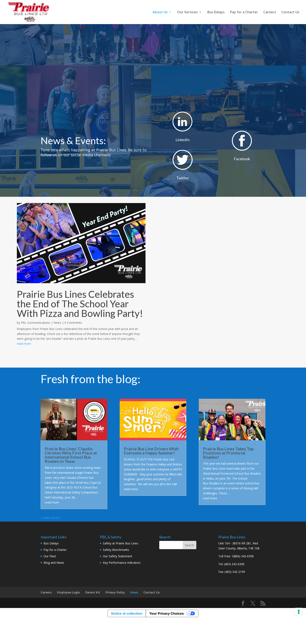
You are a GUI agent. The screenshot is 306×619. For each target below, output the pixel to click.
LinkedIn (182, 139)
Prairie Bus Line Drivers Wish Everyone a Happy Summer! (151, 450)
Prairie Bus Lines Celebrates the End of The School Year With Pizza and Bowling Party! (80, 303)
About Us (160, 12)
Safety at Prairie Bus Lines (120, 543)
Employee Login (68, 592)
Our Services (187, 12)
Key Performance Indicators (122, 563)
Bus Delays (216, 12)
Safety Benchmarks (116, 550)
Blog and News (54, 563)
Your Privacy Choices (166, 613)
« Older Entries (50, 518)
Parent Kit (92, 592)
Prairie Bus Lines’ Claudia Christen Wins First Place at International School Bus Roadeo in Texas (71, 455)
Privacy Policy (115, 592)
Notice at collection (126, 613)
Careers (269, 12)
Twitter (182, 178)
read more (24, 344)
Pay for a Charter (244, 12)
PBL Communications (35, 323)
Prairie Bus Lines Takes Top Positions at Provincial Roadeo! (228, 452)
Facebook (242, 158)
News (57, 323)
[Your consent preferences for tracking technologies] (299, 612)
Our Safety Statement (117, 556)
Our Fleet (50, 556)
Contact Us (290, 12)
